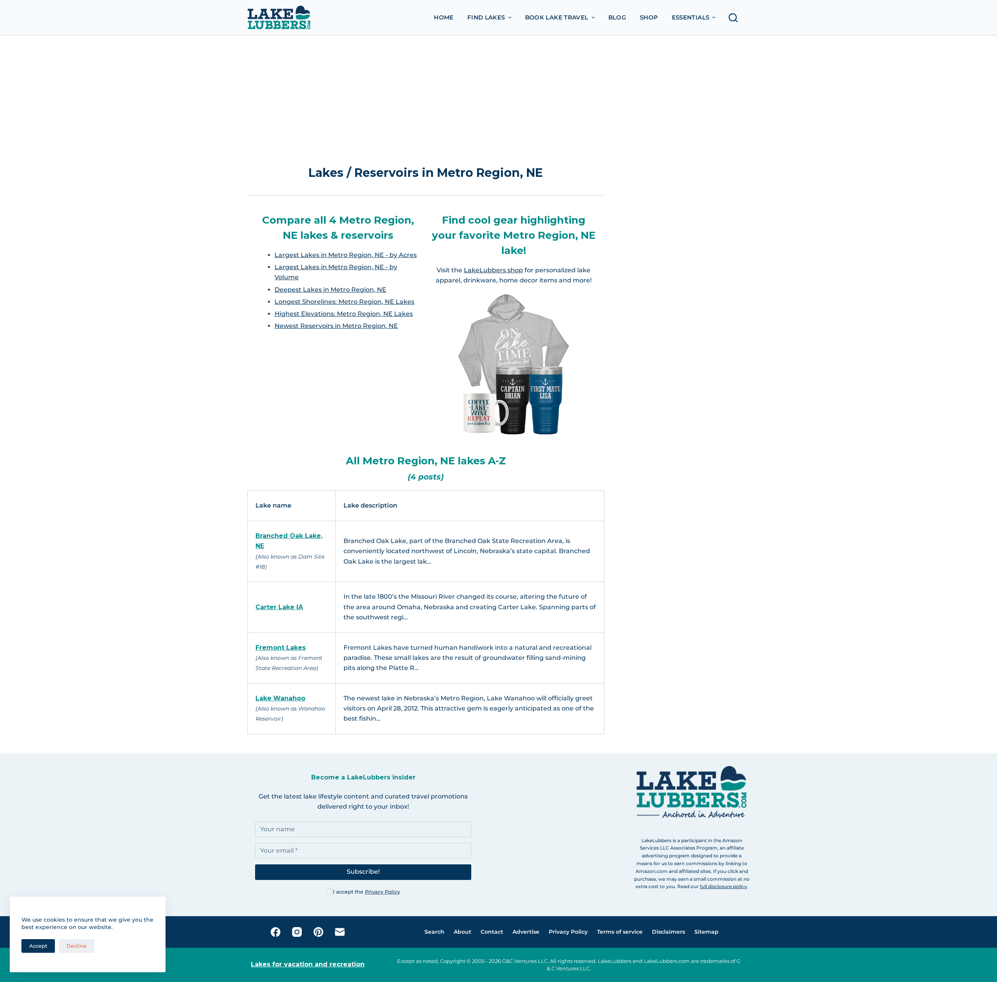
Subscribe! (363, 871)
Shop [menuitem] (649, 17)
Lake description (370, 505)
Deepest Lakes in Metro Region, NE (330, 289)
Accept (38, 946)
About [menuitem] (462, 931)
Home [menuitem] (444, 17)
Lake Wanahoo (280, 698)
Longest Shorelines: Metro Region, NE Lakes (344, 301)
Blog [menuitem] (617, 17)
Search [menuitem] (434, 931)
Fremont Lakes (280, 647)
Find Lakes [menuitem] (486, 17)
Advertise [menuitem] (526, 931)
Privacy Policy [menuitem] (568, 931)
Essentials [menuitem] (691, 17)
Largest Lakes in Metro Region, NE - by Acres (346, 255)
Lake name (273, 505)
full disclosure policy (723, 886)
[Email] (340, 932)
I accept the (366, 892)
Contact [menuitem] (492, 931)
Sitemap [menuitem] (706, 931)
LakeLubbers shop (493, 270)
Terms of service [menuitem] (620, 931)
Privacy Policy (382, 892)
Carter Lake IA (279, 607)
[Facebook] (275, 932)
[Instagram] (297, 932)
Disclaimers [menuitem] (668, 931)
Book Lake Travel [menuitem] (556, 17)
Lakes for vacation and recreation (308, 964)
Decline (76, 946)
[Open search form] (735, 17)
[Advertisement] (425, 103)
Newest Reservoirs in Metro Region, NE (336, 326)
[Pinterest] (318, 932)
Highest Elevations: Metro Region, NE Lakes (344, 313)
